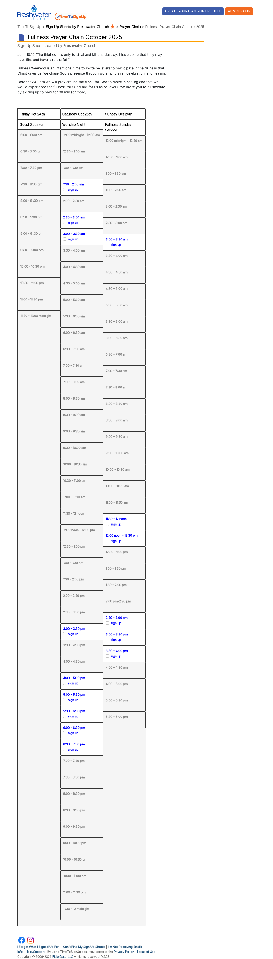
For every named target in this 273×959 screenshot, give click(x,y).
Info (20, 951)
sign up (73, 189)
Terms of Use (145, 951)
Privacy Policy (124, 951)
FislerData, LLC (62, 956)
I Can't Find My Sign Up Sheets (83, 947)
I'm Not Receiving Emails (125, 947)
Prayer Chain (130, 27)
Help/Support (35, 951)
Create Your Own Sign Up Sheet (193, 11)
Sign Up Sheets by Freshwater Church (80, 27)
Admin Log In (239, 11)
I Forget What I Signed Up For (38, 947)
